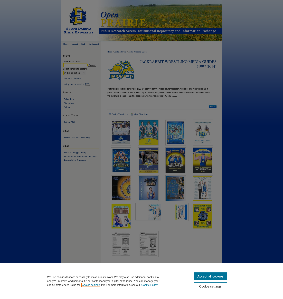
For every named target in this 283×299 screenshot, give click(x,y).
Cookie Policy (149, 285)
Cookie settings (91, 285)
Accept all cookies (210, 276)
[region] (141, 281)
